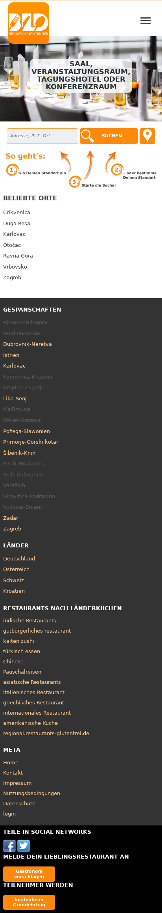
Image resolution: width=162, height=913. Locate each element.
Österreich (16, 569)
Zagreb (12, 277)
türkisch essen (21, 651)
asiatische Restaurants (32, 682)
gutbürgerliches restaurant (37, 631)
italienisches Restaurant (33, 692)
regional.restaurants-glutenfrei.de (46, 733)
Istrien (11, 355)
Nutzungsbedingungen (31, 793)
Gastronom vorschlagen (29, 874)
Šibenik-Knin (19, 453)
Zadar (10, 518)
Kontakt (13, 773)
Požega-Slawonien (26, 431)
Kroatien (14, 591)
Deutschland (19, 559)
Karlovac (14, 234)
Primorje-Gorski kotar (30, 442)
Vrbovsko (15, 267)
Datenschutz (19, 804)
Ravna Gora (18, 256)
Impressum (17, 783)
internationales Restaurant (37, 713)
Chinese (13, 662)
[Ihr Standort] (147, 136)
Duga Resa (16, 223)
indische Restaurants (29, 621)
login (9, 814)
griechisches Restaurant (33, 703)
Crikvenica (16, 212)
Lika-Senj (15, 398)
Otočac (12, 245)
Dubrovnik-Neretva (27, 344)
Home (10, 763)
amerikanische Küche (30, 723)
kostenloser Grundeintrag (29, 902)
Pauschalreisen (22, 672)
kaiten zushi (18, 641)
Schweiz (13, 580)
